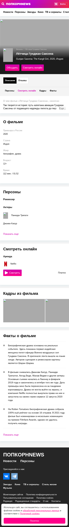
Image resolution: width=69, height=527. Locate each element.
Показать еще (11, 234)
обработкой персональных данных (41, 510)
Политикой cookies (29, 513)
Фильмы (19, 49)
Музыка (7, 488)
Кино (40, 12)
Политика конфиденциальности (41, 494)
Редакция (7, 501)
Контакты (56, 501)
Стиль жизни (49, 484)
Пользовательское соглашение (18, 498)
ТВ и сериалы (53, 12)
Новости (8, 12)
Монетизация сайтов (13, 494)
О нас (46, 501)
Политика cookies (44, 498)
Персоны (20, 12)
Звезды (31, 12)
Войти (63, 4)
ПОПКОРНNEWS (23, 455)
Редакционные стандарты (27, 501)
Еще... (62, 108)
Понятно (34, 520)
